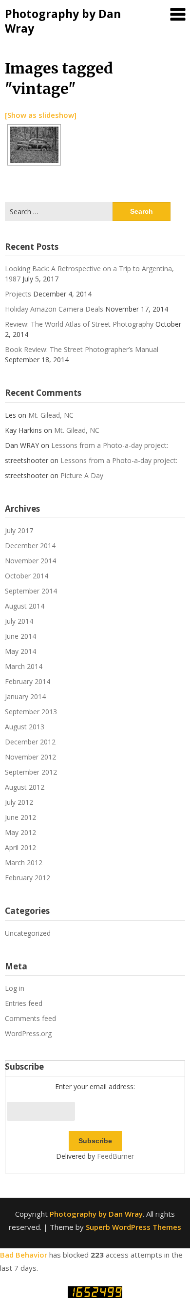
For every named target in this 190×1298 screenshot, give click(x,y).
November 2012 (30, 756)
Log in (14, 988)
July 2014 (19, 621)
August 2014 (24, 606)
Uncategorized (28, 933)
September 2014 (31, 590)
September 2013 (31, 711)
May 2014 (20, 651)
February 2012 (27, 877)
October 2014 (26, 575)
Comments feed (30, 1018)
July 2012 (19, 802)
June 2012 (20, 817)
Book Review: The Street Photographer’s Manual (81, 349)
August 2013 (24, 726)
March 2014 (23, 666)
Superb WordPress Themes (133, 1227)
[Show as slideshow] (40, 115)
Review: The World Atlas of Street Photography (79, 324)
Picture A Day (81, 475)
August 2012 (24, 787)
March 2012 (23, 862)
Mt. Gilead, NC (51, 415)
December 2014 (30, 545)
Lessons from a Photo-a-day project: (109, 445)
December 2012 (30, 741)
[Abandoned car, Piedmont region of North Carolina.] (34, 145)
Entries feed (23, 1003)
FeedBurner (115, 1156)
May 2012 (20, 832)
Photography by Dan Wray (63, 21)
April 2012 (20, 847)
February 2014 (27, 681)
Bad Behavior (23, 1255)
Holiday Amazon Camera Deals (54, 309)
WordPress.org (28, 1033)
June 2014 (20, 636)
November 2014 (30, 560)
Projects (18, 293)
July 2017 (19, 530)
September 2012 (31, 772)
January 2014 (25, 696)
